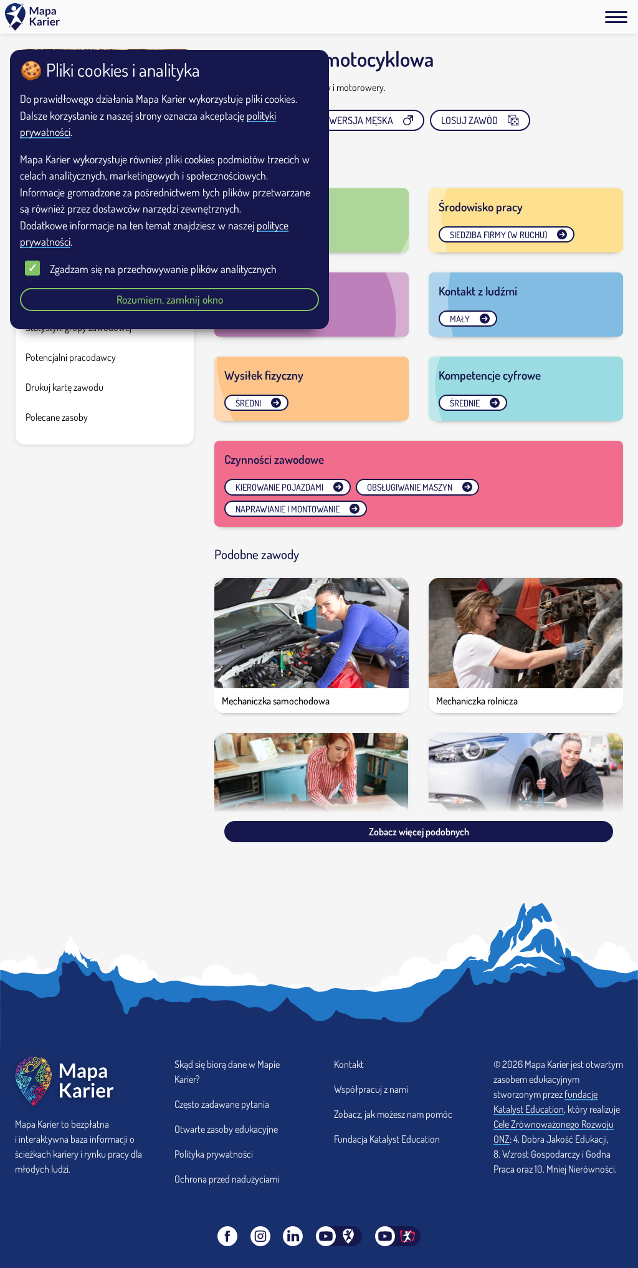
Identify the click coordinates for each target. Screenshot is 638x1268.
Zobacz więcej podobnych (419, 831)
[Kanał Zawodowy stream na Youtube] (398, 1236)
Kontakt (349, 1064)
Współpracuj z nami (371, 1089)
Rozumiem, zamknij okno (170, 299)
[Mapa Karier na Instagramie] (260, 1236)
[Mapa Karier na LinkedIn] (293, 1236)
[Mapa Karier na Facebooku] (227, 1236)
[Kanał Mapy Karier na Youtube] (339, 1236)
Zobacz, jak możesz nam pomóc (393, 1114)
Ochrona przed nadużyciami (226, 1179)
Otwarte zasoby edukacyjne (226, 1129)
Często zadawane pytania (221, 1104)
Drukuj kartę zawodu (64, 387)
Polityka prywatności (213, 1154)
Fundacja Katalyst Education (387, 1139)
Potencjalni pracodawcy (71, 357)
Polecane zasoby (57, 417)
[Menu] (616, 17)
